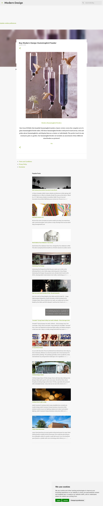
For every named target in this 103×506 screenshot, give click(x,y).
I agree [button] (58, 500)
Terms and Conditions (25, 161)
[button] (20, 48)
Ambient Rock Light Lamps (39, 402)
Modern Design (14, 2)
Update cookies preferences (8, 23)
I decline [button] (65, 500)
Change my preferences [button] (77, 500)
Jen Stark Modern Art (38, 217)
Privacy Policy (23, 164)
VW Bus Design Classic (38, 374)
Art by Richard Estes (37, 347)
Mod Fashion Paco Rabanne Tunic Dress (42, 242)
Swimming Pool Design (38, 266)
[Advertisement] (48, 11)
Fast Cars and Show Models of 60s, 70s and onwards (45, 293)
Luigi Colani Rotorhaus (38, 429)
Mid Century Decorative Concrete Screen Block (44, 190)
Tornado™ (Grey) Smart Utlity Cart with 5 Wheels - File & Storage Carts (51, 320)
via (51, 143)
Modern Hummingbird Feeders (51, 123)
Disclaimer (22, 167)
